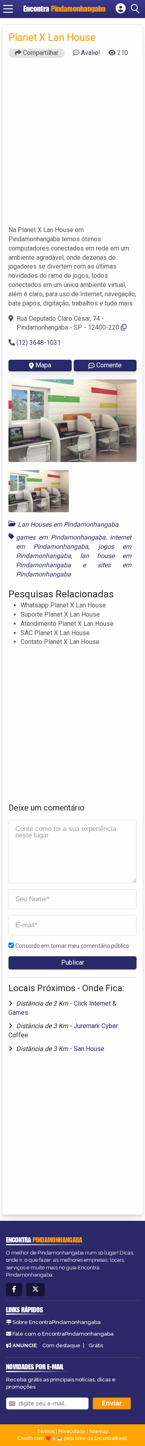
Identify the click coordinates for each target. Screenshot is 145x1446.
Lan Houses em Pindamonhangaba (68, 524)
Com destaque (61, 1345)
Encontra (64, 8)
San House (89, 1049)
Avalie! (90, 53)
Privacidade (72, 1431)
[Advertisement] (72, 145)
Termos (46, 1431)
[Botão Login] (121, 9)
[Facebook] (14, 1289)
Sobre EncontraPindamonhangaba (56, 1322)
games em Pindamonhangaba (61, 537)
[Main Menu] (8, 9)
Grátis (96, 1345)
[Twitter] (35, 1289)
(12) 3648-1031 (39, 342)
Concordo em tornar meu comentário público (72, 946)
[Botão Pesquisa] (136, 9)
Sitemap (98, 1431)
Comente (109, 365)
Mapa (43, 365)
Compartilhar (39, 53)
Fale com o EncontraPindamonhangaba (63, 1334)
